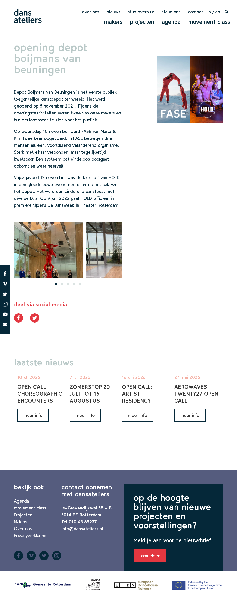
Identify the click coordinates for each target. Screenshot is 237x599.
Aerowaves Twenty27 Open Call (196, 393)
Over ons (90, 12)
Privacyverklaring (30, 535)
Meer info (33, 415)
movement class (209, 21)
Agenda (171, 21)
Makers (113, 21)
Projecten (142, 21)
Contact (195, 12)
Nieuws (113, 12)
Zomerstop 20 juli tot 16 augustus (90, 393)
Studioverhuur (141, 12)
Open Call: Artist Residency (137, 393)
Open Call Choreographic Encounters (39, 393)
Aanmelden (150, 555)
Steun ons (171, 12)
